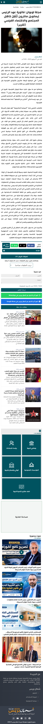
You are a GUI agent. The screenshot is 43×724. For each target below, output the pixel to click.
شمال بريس (38, 57)
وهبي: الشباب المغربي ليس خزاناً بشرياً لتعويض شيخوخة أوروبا (14, 335)
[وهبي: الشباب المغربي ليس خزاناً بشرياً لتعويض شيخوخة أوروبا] (33, 331)
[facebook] (29, 718)
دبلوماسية (16, 7)
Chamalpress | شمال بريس (33, 7)
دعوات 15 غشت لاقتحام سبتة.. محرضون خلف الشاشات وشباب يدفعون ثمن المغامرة (14, 353)
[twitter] (21, 718)
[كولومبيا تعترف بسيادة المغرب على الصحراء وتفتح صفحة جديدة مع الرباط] (33, 388)
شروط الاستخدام (31, 697)
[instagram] (25, 718)
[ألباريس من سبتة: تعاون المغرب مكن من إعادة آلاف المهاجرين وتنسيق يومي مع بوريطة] (33, 369)
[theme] (3, 2)
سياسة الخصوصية (31, 701)
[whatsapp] (13, 718)
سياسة (22, 7)
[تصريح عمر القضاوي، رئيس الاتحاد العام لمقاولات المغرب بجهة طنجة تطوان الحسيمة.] (21, 587)
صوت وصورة (35, 536)
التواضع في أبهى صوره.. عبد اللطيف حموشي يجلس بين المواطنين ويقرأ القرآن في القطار (14, 316)
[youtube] (17, 718)
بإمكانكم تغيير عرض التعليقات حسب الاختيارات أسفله (21, 261)
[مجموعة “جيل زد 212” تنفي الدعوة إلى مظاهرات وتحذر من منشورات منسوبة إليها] (33, 408)
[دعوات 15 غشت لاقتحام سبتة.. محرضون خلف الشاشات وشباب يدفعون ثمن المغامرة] (33, 349)
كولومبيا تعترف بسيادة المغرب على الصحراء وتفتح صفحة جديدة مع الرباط (14, 393)
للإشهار (34, 693)
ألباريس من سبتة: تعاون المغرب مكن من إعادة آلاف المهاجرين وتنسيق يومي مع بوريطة (14, 373)
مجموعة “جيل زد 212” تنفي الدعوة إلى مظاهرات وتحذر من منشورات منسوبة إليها (14, 413)
